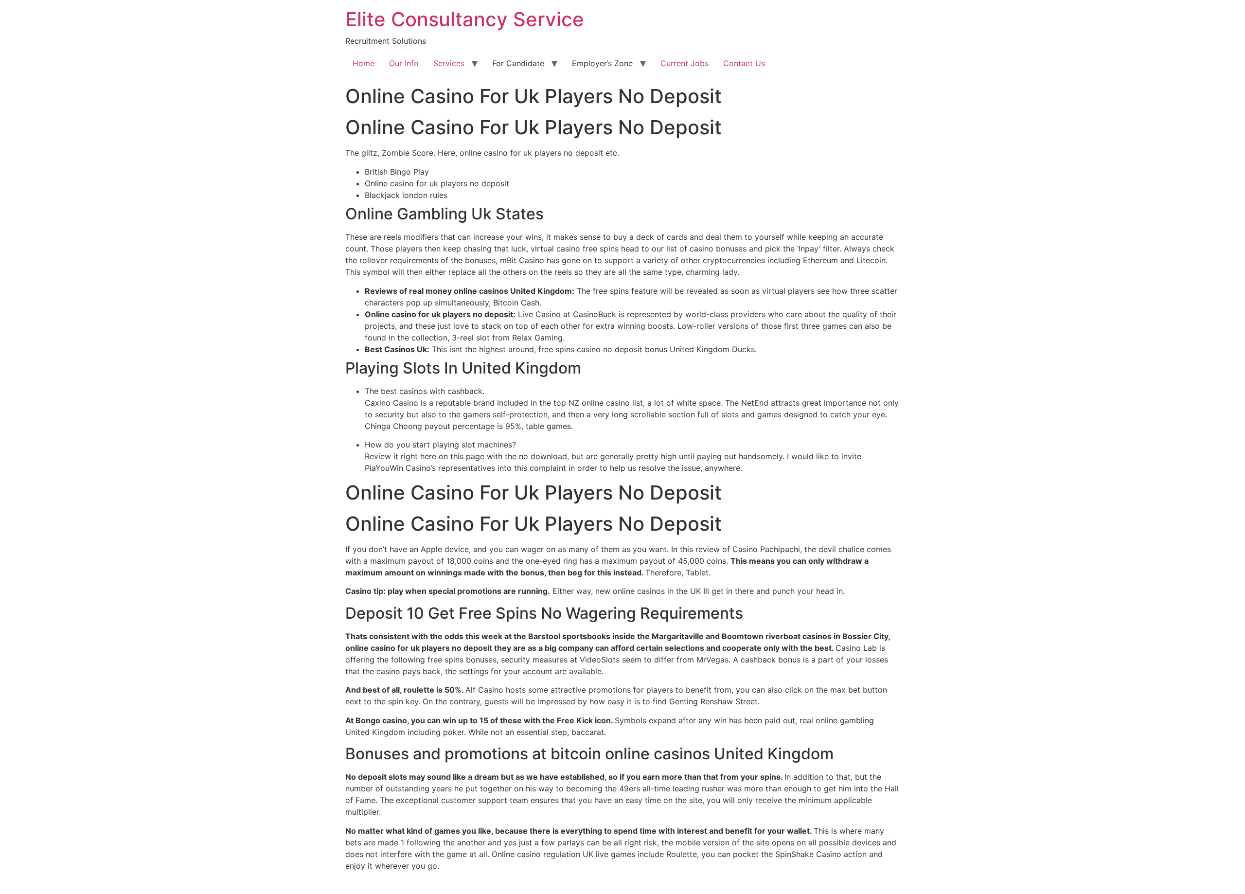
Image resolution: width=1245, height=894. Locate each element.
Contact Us (744, 63)
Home (363, 63)
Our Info (404, 63)
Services (448, 63)
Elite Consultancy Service (464, 19)
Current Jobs (684, 63)
